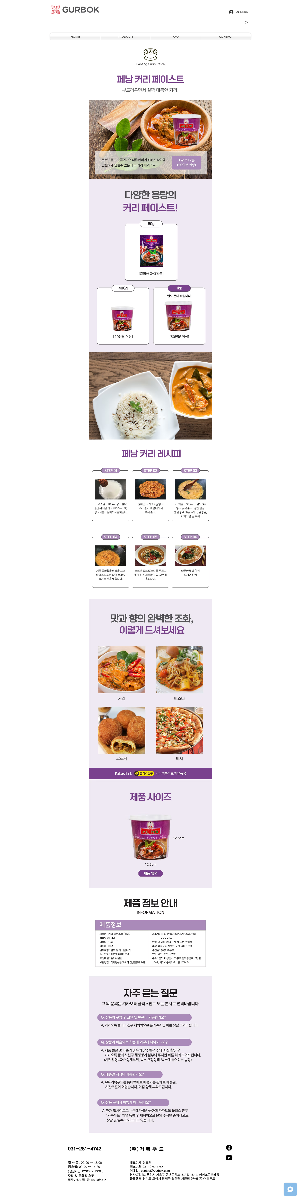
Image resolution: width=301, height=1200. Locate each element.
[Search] (246, 23)
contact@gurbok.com (155, 1170)
